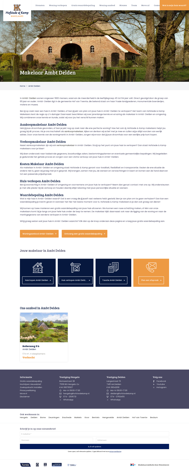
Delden (34, 417)
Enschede (66, 417)
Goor (86, 417)
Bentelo (96, 417)
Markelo (78, 417)
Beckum (154, 417)
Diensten (40, 5)
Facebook (161, 381)
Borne (43, 417)
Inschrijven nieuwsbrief (30, 384)
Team (134, 5)
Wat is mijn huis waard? (174, 5)
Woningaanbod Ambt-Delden (37, 233)
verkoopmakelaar (65, 145)
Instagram (161, 387)
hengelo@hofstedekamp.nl (76, 393)
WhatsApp (68, 399)
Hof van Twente (139, 417)
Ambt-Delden (29, 98)
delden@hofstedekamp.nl (122, 393)
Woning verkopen (58, 5)
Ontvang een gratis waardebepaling (83, 233)
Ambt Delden (123, 417)
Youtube (160, 384)
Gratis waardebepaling (83, 5)
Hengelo (24, 417)
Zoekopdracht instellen (31, 387)
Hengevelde (108, 417)
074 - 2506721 (69, 396)
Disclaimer (25, 396)
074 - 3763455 (117, 396)
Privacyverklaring (28, 390)
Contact (158, 5)
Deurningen (54, 417)
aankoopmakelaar (73, 131)
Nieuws (123, 5)
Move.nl (145, 5)
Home (22, 86)
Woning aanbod (107, 5)
